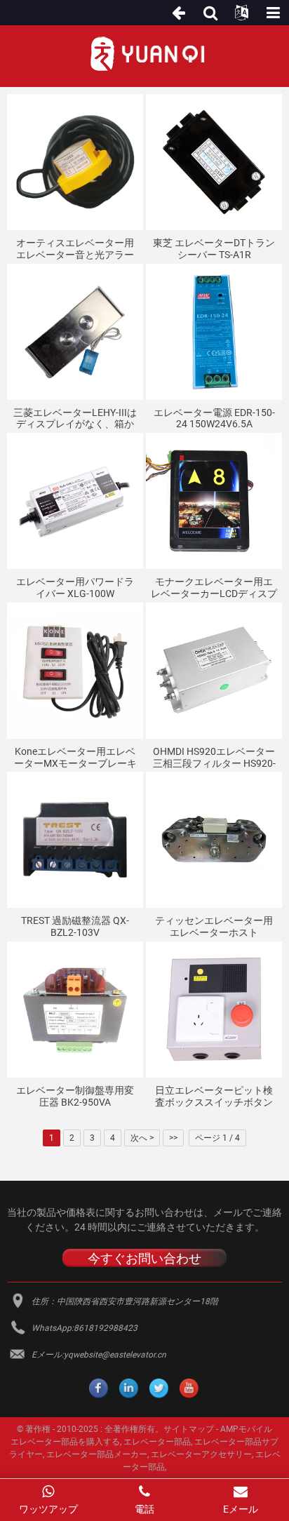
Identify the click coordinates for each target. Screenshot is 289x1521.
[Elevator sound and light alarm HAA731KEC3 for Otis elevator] (75, 162)
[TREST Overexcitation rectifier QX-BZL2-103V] (75, 840)
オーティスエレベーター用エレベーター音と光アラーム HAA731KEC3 (75, 249)
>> (173, 1138)
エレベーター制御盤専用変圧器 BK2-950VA (75, 1096)
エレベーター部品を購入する (65, 1442)
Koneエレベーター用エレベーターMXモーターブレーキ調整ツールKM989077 (75, 758)
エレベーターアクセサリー (201, 1454)
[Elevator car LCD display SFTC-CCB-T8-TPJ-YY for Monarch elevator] (214, 501)
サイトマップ (188, 1429)
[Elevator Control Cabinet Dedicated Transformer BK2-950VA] (75, 1010)
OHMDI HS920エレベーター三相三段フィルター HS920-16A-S (214, 758)
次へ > (142, 1138)
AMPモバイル (246, 1429)
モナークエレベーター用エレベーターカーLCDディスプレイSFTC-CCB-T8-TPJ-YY (214, 588)
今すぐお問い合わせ (144, 1258)
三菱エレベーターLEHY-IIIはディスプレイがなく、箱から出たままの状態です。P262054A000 (75, 419)
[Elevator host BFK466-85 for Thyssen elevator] (214, 840)
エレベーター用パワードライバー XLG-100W (75, 587)
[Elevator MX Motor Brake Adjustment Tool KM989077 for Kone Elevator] (75, 671)
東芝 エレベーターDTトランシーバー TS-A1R (214, 248)
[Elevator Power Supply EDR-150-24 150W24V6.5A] (214, 332)
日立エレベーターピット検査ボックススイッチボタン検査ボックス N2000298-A (214, 1096)
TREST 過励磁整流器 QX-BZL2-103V (75, 926)
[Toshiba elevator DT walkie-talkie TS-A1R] (214, 162)
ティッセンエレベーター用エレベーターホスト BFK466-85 (214, 927)
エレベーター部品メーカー (96, 1454)
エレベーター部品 (157, 1442)
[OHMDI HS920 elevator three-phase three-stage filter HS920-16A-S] (214, 671)
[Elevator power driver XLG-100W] (75, 501)
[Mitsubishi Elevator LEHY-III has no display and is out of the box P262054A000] (75, 332)
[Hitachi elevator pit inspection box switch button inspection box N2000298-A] (214, 1010)
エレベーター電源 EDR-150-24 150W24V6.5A (214, 418)
